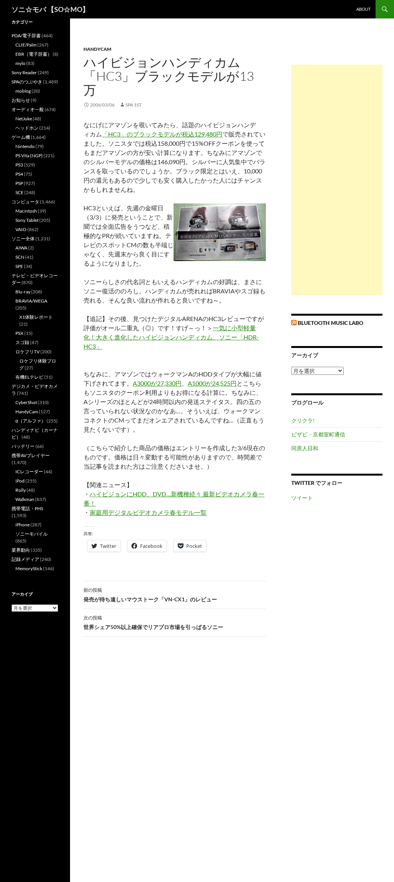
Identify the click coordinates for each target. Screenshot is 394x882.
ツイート (302, 497)
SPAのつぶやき (27, 82)
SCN (19, 257)
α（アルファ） (30, 421)
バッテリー (23, 446)
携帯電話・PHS (27, 508)
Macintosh (26, 211)
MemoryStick (28, 568)
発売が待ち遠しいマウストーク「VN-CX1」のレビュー (150, 594)
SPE (19, 266)
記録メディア (25, 559)
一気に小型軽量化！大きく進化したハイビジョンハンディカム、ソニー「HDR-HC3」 (171, 337)
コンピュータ (25, 202)
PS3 (19, 165)
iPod (20, 481)
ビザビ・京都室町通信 (318, 434)
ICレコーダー (29, 471)
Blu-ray (22, 292)
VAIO (21, 229)
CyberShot (26, 402)
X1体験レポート (36, 317)
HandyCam (97, 49)
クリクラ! (303, 420)
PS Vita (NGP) (29, 155)
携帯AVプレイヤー (31, 455)
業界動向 (21, 550)
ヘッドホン (26, 128)
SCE (19, 192)
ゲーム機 (21, 137)
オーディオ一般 (28, 109)
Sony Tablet (26, 220)
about (363, 9)
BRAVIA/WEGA (31, 301)
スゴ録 (22, 342)
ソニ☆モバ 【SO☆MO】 (50, 9)
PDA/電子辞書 (26, 35)
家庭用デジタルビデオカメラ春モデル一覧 (148, 512)
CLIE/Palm (26, 45)
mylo (20, 63)
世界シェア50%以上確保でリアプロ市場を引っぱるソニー (153, 622)
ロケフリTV (27, 351)
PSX (19, 333)
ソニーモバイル (31, 534)
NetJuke (23, 118)
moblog (23, 91)
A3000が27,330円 (157, 383)
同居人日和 (304, 448)
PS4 (19, 174)
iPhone (22, 525)
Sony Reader (24, 72)
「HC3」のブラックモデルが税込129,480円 (162, 134)
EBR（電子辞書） (33, 54)
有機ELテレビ (29, 377)
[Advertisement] (336, 180)
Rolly (20, 490)
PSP (19, 183)
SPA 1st (133, 105)
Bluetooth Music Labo (330, 323)
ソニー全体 (23, 238)
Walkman (24, 499)
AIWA (21, 248)
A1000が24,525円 (212, 383)
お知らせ (21, 100)
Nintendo (25, 146)
